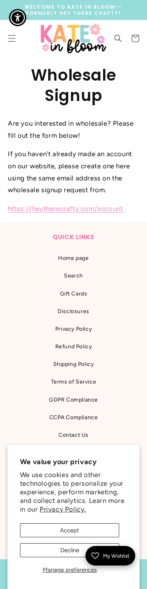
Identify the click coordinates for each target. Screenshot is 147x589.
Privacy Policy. (63, 509)
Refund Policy (73, 346)
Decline (69, 550)
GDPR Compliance (73, 399)
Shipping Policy (73, 364)
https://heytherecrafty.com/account (66, 209)
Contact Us (73, 435)
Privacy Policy (73, 329)
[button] (118, 38)
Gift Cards (73, 293)
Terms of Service (73, 381)
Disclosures (73, 311)
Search (73, 275)
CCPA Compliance (73, 417)
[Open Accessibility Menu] (18, 18)
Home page (73, 258)
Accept (69, 530)
